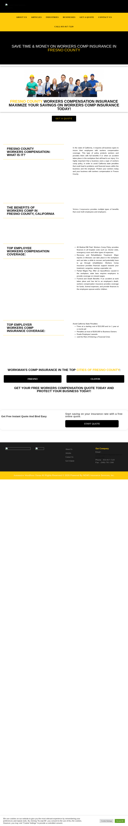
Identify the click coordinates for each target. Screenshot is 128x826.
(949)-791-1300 (107, 462)
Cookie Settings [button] (106, 821)
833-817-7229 (109, 460)
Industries (52, 17)
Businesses (69, 17)
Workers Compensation (81, 209)
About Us (21, 17)
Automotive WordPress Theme (27, 475)
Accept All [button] (119, 821)
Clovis (95, 379)
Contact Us (105, 17)
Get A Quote (87, 17)
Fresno (33, 379)
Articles (36, 17)
